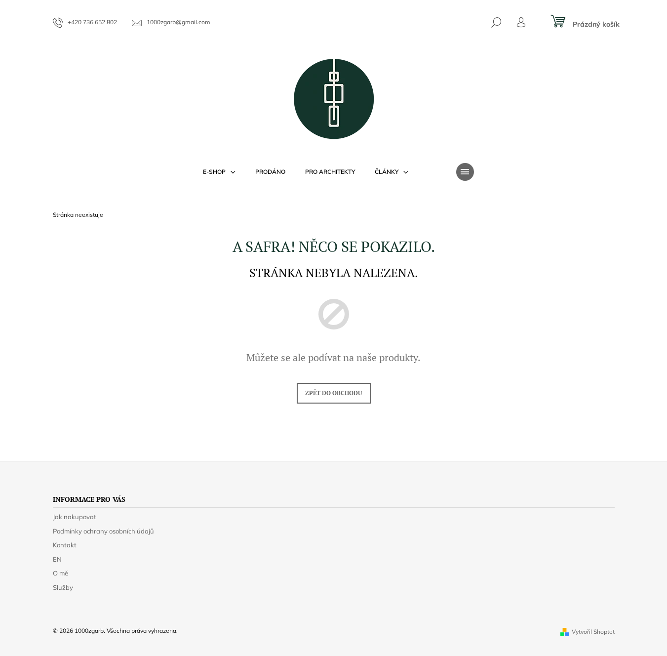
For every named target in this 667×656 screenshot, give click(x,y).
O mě (60, 573)
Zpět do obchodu (333, 393)
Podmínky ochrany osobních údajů (103, 531)
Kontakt (65, 545)
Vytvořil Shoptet (593, 631)
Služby (63, 587)
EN (57, 559)
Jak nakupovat (74, 517)
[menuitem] (219, 172)
